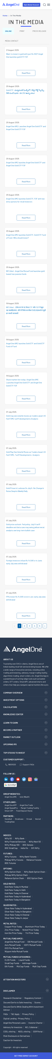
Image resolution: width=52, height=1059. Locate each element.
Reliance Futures (33, 860)
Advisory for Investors (12, 1027)
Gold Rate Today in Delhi (15, 890)
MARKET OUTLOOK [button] (11, 737)
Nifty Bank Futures (28, 856)
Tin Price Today (32, 933)
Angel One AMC (11, 797)
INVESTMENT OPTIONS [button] (13, 700)
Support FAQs (28, 764)
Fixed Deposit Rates (24, 811)
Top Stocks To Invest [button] (14, 753)
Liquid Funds (24, 960)
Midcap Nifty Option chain (16, 875)
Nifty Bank (19, 838)
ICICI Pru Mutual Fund (14, 948)
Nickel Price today (30, 929)
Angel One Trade (26, 805)
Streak (29, 819)
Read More (26, 73)
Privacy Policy (28, 1014)
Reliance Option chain (14, 878)
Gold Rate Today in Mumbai (16, 886)
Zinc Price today (12, 929)
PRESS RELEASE (39, 31)
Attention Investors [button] (14, 979)
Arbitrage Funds (29, 963)
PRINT (22, 31)
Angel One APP (11, 805)
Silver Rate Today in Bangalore (18, 911)
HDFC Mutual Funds (32, 945)
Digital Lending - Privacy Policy (16, 1018)
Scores (37, 1002)
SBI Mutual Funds (35, 941)
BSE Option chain (35, 878)
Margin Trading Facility (30, 808)
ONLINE (8, 31)
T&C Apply (15, 1014)
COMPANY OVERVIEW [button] (12, 693)
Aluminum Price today (35, 926)
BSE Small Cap (11, 848)
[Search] (44, 4)
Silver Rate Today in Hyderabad (18, 908)
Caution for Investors (12, 1040)
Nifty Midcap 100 (12, 845)
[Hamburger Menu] (48, 4)
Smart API (9, 811)
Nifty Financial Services (15, 841)
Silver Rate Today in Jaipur (16, 918)
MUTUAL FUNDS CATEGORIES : (17, 957)
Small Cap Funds (12, 963)
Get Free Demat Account (26, 1056)
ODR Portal (37, 1031)
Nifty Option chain (13, 871)
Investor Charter (35, 1023)
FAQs (5, 1014)
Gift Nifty (35, 848)
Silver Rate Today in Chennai (17, 914)
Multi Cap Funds (39, 966)
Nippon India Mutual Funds (16, 951)
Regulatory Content (32, 998)
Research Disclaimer (12, 998)
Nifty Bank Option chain (34, 871)
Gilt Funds (9, 966)
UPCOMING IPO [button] (10, 744)
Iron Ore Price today (13, 933)
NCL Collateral (31, 1027)
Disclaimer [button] (9, 990)
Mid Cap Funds (23, 966)
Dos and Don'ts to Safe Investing (17, 1002)
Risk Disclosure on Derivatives (16, 1036)
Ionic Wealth (24, 797)
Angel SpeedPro (11, 808)
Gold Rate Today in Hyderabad (18, 896)
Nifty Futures (11, 856)
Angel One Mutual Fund (14, 941)
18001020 (12, 764)
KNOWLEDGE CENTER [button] (13, 714)
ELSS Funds (10, 960)
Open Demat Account (31, 5)
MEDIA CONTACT (11, 41)
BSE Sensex (28, 845)
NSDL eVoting (24, 1031)
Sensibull (8, 819)
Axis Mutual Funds (13, 945)
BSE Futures (10, 863)
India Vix (24, 848)
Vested (38, 819)
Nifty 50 (8, 838)
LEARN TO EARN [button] (10, 723)
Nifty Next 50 (35, 841)
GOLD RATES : (9, 883)
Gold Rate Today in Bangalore (17, 899)
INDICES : (7, 835)
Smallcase (19, 819)
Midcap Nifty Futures (14, 860)
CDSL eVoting (9, 1031)
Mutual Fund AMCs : (13, 938)
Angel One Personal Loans (14, 1023)
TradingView (10, 822)
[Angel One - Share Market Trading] (11, 5)
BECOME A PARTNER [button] (12, 730)
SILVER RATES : (10, 905)
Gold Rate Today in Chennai (16, 893)
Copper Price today (13, 926)
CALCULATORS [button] (10, 707)
